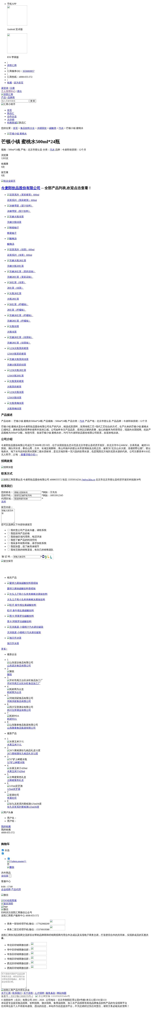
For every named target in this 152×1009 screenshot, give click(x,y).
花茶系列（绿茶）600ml (19, 255)
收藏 (9, 82)
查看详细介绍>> (29, 454)
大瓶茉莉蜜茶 (14, 386)
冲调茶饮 (42, 128)
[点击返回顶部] (7, 903)
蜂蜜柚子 (12, 233)
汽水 (61, 128)
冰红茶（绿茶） (15, 288)
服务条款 (50, 993)
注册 (12, 88)
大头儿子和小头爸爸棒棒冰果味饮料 (26, 599)
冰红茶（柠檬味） (16, 310)
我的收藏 (6, 826)
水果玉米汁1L (14, 744)
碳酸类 (52, 128)
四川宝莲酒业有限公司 (19, 710)
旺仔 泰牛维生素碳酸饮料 (20, 610)
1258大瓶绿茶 (14, 397)
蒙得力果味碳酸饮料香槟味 (21, 588)
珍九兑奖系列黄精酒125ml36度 (23, 807)
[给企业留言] (8, 181)
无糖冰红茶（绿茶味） (19, 343)
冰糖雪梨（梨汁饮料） (19, 211)
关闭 (3, 501)
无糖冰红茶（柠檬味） (19, 321)
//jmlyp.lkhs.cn (88, 479)
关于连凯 (28, 993)
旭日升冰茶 (13, 643)
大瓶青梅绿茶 (14, 408)
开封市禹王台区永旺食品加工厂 (23, 683)
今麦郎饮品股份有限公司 (20, 188)
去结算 (4, 876)
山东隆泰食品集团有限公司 (21, 728)
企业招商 (6, 889)
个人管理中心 (8, 91)
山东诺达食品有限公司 (19, 665)
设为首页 (18, 82)
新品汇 (10, 113)
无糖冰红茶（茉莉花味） (20, 277)
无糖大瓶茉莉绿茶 (16, 364)
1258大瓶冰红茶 (15, 375)
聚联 (9, 674)
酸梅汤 (10, 244)
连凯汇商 (12, 65)
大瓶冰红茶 (13, 299)
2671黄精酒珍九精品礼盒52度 (22, 753)
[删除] (10, 867)
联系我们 (17, 993)
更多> (4, 649)
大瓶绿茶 (12, 332)
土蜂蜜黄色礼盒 (15, 780)
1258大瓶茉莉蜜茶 (16, 353)
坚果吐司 (12, 798)
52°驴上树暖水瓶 (16, 762)
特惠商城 (12, 122)
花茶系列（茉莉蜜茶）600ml (22, 200)
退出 (19, 91)
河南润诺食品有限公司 (19, 701)
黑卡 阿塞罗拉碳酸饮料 (19, 621)
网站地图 (61, 993)
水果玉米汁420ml (16, 771)
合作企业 (12, 116)
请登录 (4, 88)
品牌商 (11, 97)
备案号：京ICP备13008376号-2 (17, 996)
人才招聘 (39, 993)
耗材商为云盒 (14, 692)
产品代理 (16, 889)
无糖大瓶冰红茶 (15, 266)
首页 (9, 110)
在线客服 (12, 900)
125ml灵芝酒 (13, 789)
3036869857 (28, 71)
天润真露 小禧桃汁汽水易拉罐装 (24, 632)
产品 (3, 97)
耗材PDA (12, 719)
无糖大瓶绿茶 (14, 222)
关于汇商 (6, 993)
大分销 (10, 119)
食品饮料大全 (27, 128)
